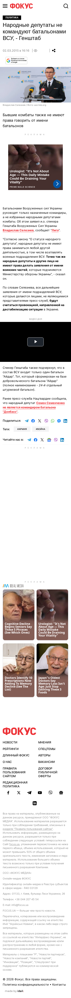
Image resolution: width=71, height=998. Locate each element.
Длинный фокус (16, 755)
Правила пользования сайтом (14, 772)
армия (23, 429)
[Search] (66, 6)
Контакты (59, 984)
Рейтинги (11, 749)
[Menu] (5, 6)
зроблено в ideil (14, 991)
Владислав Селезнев (18, 230)
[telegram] (29, 792)
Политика (11, 17)
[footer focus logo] (19, 731)
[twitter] (18, 792)
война (41, 429)
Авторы (44, 755)
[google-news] (61, 792)
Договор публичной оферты (47, 772)
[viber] (50, 792)
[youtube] (40, 792)
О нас (7, 762)
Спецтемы (46, 749)
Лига (55, 230)
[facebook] (8, 792)
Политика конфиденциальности (26, 984)
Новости (10, 742)
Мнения (44, 742)
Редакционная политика (15, 784)
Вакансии (46, 762)
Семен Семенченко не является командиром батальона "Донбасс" (34, 407)
